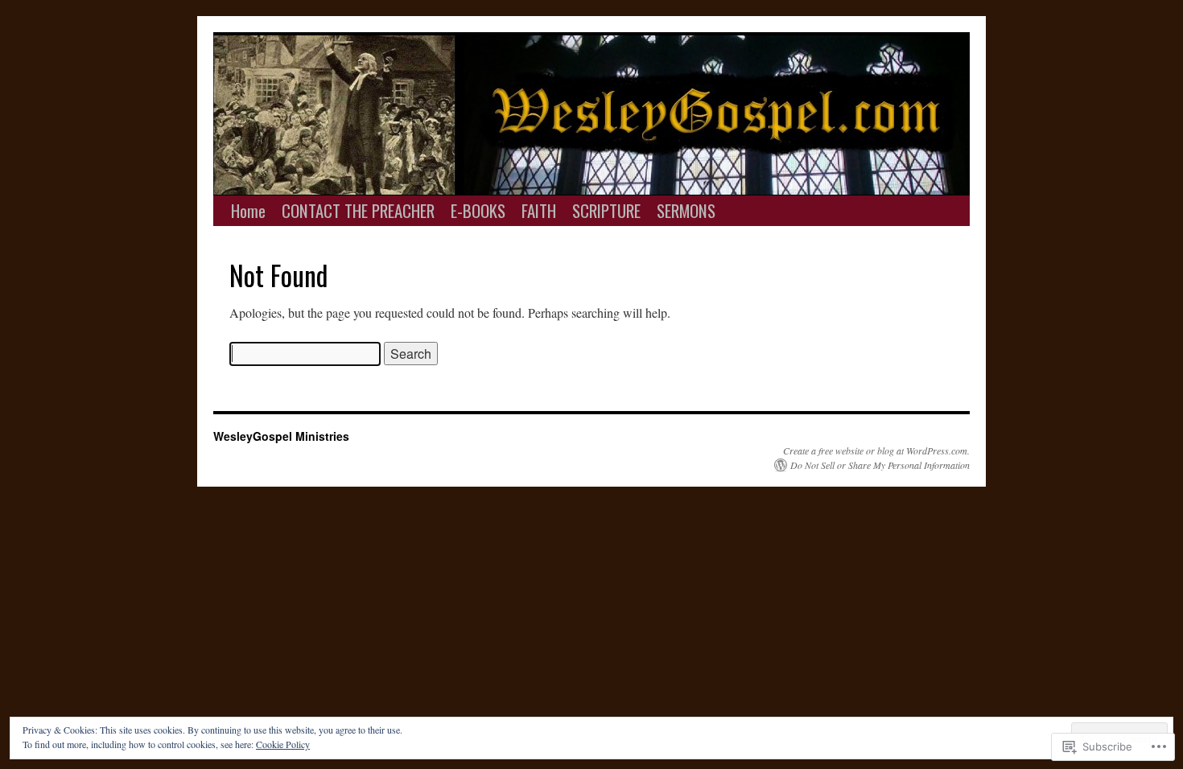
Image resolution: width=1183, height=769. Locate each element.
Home (248, 210)
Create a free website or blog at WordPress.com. (876, 450)
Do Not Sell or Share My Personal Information (880, 465)
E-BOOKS (478, 210)
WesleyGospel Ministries (281, 436)
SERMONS (686, 210)
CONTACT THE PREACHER (358, 210)
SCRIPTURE (606, 210)
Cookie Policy (283, 744)
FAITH (538, 210)
